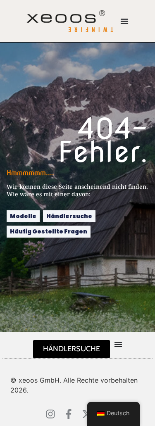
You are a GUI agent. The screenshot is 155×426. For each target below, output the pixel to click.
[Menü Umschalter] (124, 21)
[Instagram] (50, 414)
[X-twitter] (87, 414)
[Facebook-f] (69, 414)
